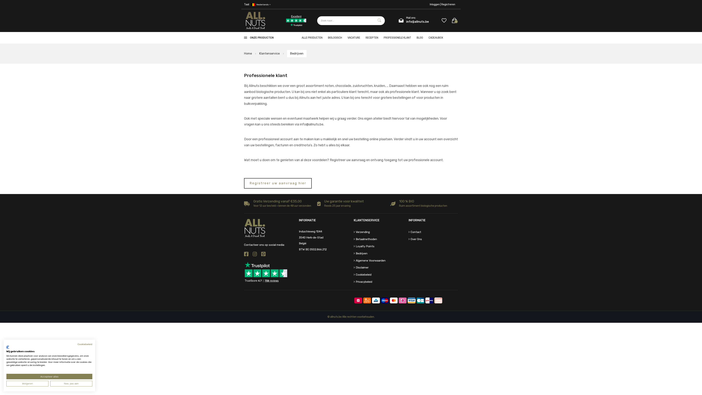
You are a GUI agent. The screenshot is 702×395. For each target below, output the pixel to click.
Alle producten (312, 37)
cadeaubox (436, 37)
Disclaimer (362, 267)
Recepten (372, 37)
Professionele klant (397, 37)
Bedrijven (361, 253)
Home (248, 53)
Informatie (417, 220)
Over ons (416, 239)
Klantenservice (269, 53)
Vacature (354, 37)
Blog (420, 37)
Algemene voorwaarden (371, 260)
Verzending (363, 232)
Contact (416, 232)
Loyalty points (365, 246)
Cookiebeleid (363, 274)
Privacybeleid (364, 281)
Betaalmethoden (366, 239)
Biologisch (335, 37)
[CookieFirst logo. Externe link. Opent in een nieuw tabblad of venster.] (7, 347)
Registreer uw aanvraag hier (278, 183)
